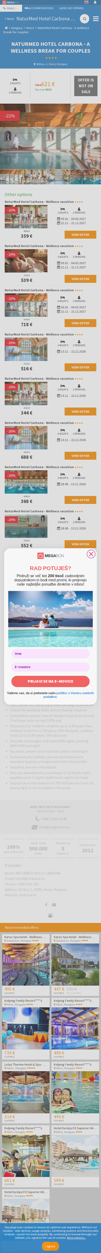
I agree (50, 1246)
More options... (76, 1237)
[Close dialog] (91, 554)
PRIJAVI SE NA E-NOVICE (50, 681)
